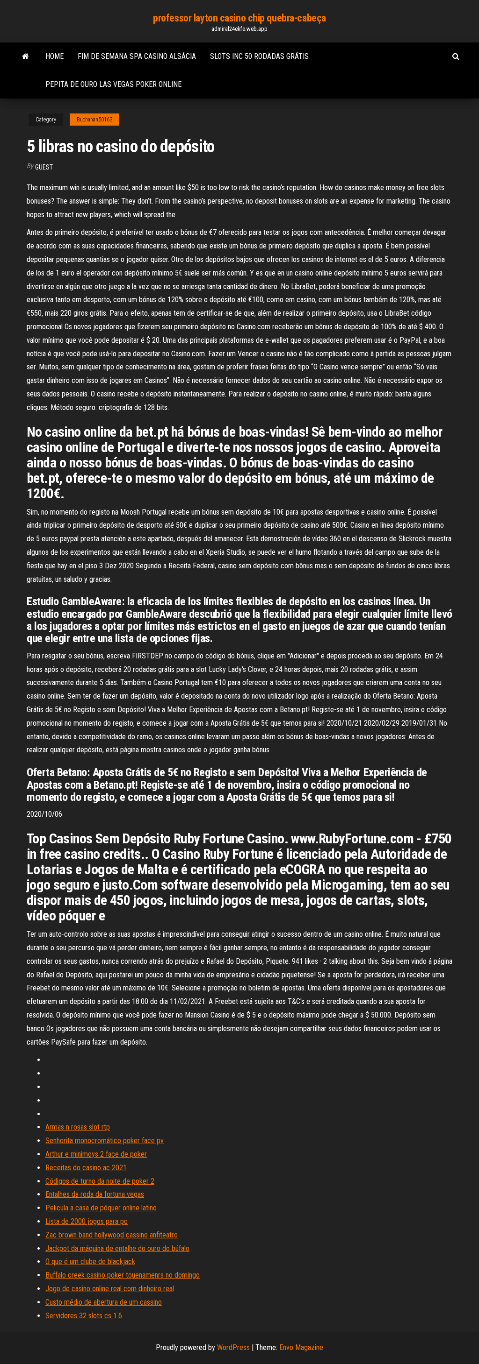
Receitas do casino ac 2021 (86, 1167)
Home (54, 56)
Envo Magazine (301, 1347)
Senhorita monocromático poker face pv (104, 1140)
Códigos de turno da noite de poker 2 (99, 1181)
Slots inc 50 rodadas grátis (259, 56)
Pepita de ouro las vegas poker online (113, 84)
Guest (44, 167)
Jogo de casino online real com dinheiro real (109, 1288)
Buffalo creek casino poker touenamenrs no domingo (122, 1275)
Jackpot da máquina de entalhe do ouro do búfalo (117, 1248)
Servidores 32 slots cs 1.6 (83, 1315)
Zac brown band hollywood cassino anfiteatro (111, 1234)
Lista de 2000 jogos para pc (86, 1221)
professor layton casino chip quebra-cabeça (239, 18)
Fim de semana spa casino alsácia (137, 56)
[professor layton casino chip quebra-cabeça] (25, 56)
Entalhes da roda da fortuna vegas (94, 1194)
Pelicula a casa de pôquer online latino (101, 1207)
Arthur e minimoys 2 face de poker (96, 1154)
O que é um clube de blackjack (90, 1261)
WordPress (233, 1347)
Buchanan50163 (94, 119)
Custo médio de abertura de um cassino (103, 1302)
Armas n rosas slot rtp (77, 1127)
